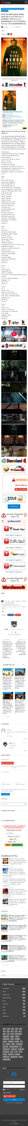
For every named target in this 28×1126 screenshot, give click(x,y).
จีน (3, 1044)
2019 (12, 1031)
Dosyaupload (6, 1036)
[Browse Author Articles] (14, 624)
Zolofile (22, 8)
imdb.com (7, 127)
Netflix (4, 1007)
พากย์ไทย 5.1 (21, 1049)
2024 (12, 1033)
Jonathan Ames (16, 115)
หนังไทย (4, 1013)
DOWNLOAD (14, 506)
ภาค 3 (20, 1051)
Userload (17, 1041)
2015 (17, 1028)
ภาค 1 (12, 1051)
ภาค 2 (16, 1051)
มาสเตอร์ (5, 1054)
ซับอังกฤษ (8, 1044)
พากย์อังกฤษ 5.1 (6, 1049)
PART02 (14, 535)
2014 (13, 1028)
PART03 (20, 535)
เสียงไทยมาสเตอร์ (6, 1059)
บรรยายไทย (15, 606)
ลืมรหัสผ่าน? (22, 1089)
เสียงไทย (20, 1056)
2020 (16, 1031)
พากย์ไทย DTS (6, 1051)
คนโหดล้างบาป (4, 606)
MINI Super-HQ (6, 1039)
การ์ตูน (4, 1010)
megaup (13, 601)
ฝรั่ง (18, 606)
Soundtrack (4, 8)
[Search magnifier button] (25, 804)
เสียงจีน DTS (11, 1054)
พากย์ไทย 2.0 (14, 1049)
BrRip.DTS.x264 (18, 1033)
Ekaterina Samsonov (6, 118)
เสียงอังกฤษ (4, 608)
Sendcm (5, 1041)
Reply (26, 738)
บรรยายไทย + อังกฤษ (14, 1046)
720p (9, 601)
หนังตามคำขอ (6, 1016)
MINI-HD (17, 1036)
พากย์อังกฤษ (23, 606)
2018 (8, 1031)
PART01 (8, 535)
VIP (21, 1041)
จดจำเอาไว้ (7, 1089)
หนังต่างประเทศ (5, 10)
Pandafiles (18, 601)
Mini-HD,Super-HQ (7, 669)
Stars (6, 117)
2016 (20, 1028)
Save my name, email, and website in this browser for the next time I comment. (13, 790)
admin (10, 743)
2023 (8, 1033)
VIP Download (15, 8)
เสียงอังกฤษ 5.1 (6, 1056)
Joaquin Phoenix (12, 117)
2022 (4, 1033)
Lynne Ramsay (10, 114)
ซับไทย (10, 606)
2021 (20, 1031)
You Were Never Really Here (12, 112)
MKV (10, 8)
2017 (5, 601)
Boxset (4, 1000)
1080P (8, 1028)
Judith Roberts (19, 117)
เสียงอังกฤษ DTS (14, 1056)
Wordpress (16, 1123)
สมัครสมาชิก (19, 1102)
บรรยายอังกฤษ (19, 1044)
